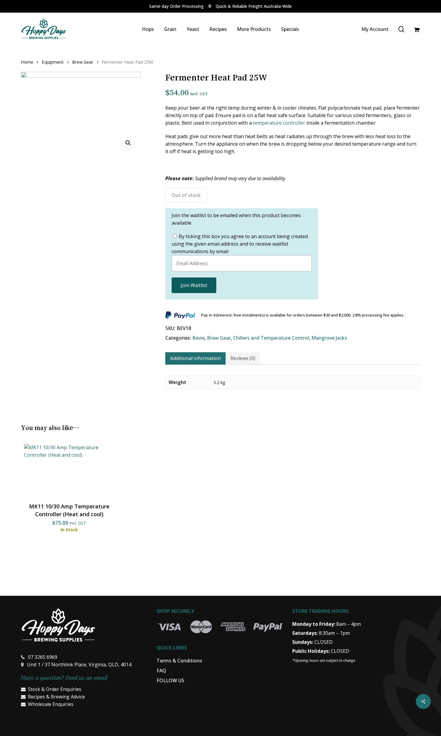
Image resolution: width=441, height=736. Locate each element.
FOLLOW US (170, 680)
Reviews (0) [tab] (242, 358)
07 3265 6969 (42, 657)
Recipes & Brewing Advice (56, 696)
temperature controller (279, 123)
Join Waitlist (194, 285)
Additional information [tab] (195, 358)
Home (27, 62)
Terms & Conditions (179, 660)
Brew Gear (82, 62)
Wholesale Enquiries (51, 704)
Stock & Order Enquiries (54, 689)
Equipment (53, 62)
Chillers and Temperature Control (271, 338)
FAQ (161, 670)
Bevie (198, 338)
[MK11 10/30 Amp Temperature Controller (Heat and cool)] (69, 471)
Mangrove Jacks (329, 338)
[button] (128, 143)
